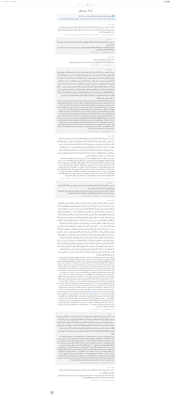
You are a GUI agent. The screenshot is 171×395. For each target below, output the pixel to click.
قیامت (112, 347)
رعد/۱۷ (88, 294)
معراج (99, 336)
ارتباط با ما (6, 1)
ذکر (99, 264)
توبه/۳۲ (61, 285)
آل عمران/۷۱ (92, 292)
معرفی (10, 1)
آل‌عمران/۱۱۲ (71, 114)
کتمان (75, 290)
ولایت (76, 48)
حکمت (97, 268)
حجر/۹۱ (98, 281)
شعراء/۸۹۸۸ (111, 193)
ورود (2, 1)
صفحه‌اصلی (14, 1)
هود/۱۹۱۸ (73, 360)
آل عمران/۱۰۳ (62, 109)
